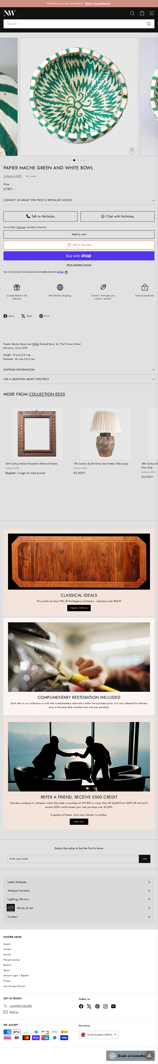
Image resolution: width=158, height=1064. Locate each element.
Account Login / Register (16, 975)
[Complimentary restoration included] (79, 657)
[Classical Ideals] (79, 562)
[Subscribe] (144, 859)
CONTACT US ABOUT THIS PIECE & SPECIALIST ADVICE (37, 200)
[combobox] (79, 23)
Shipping (20, 227)
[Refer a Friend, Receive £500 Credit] (79, 756)
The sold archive (11, 959)
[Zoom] (132, 150)
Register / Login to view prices (25, 473)
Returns (7, 965)
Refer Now (79, 821)
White (35, 344)
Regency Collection (79, 607)
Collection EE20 (12, 176)
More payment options (79, 265)
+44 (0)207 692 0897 (98, 3)
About (6, 970)
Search (6, 944)
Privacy (7, 980)
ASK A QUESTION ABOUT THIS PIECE (26, 379)
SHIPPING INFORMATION (19, 370)
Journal (7, 954)
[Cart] (142, 13)
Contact (7, 949)
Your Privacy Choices (14, 986)
